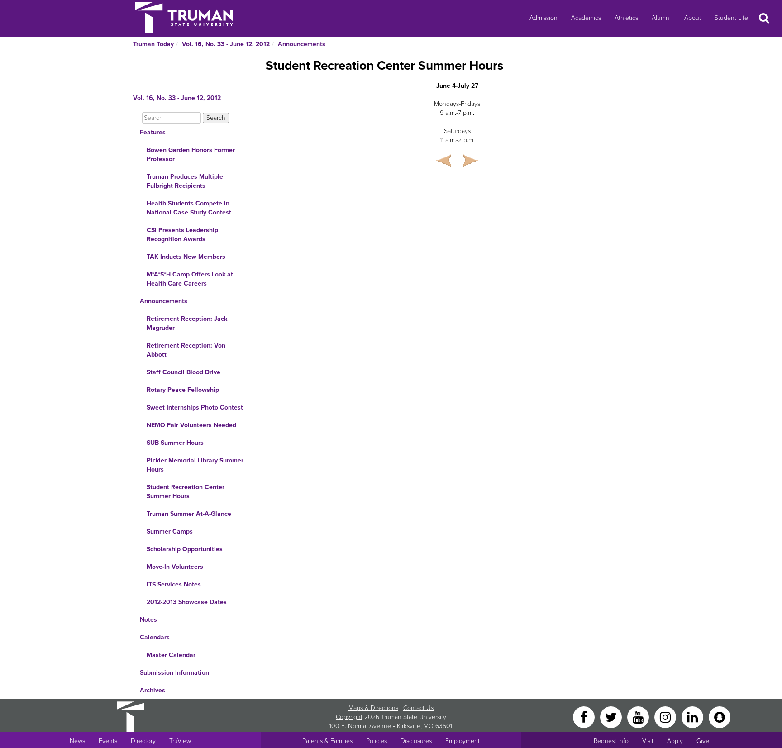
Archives (152, 690)
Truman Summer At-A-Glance (189, 514)
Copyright (349, 717)
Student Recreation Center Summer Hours (185, 491)
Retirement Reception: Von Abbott (186, 350)
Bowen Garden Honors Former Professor (191, 154)
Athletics (626, 18)
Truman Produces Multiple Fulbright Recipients (185, 181)
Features (153, 132)
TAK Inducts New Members (186, 257)
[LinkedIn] (693, 716)
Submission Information (174, 673)
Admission (543, 18)
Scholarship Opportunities (185, 549)
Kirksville (408, 726)
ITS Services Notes (174, 584)
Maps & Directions (373, 708)
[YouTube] (639, 716)
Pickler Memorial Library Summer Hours (195, 465)
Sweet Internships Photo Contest (195, 407)
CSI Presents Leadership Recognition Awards (182, 234)
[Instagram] (666, 716)
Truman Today (153, 44)
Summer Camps (170, 531)
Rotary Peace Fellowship (183, 390)
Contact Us (418, 708)
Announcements (301, 44)
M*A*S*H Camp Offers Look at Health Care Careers (190, 279)
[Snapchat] (719, 716)
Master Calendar (171, 655)
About (692, 18)
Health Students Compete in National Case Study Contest (189, 208)
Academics (586, 18)
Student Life (731, 18)
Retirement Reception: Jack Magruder (187, 323)
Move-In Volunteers (175, 567)
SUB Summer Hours (175, 443)
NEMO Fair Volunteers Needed (191, 425)
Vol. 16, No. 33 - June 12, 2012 (226, 44)
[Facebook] (584, 716)
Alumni (661, 18)
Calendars (155, 637)
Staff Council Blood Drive (183, 372)
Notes (148, 620)
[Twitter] (611, 716)
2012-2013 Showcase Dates (187, 602)
